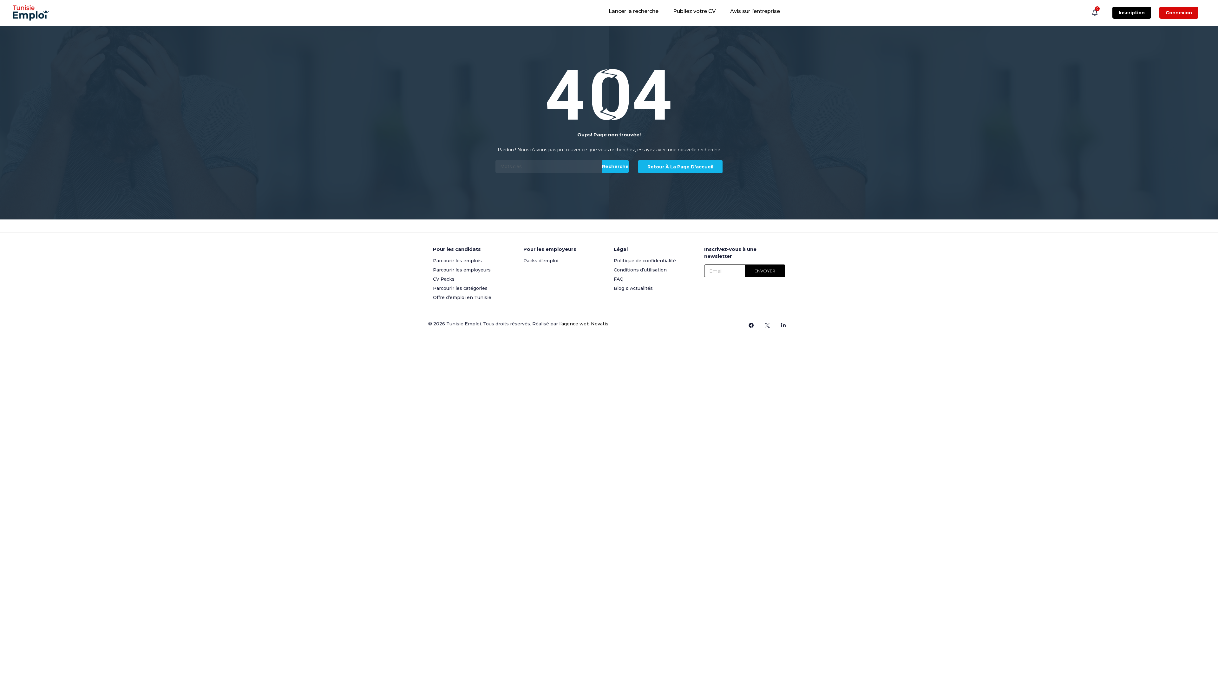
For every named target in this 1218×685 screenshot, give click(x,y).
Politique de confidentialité (645, 261)
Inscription (1132, 13)
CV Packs (444, 279)
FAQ (619, 279)
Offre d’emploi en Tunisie (462, 297)
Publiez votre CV (694, 11)
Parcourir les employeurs (462, 270)
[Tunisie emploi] (34, 13)
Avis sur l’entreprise (755, 11)
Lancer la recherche (633, 11)
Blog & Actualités (633, 288)
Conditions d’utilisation (640, 270)
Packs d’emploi (540, 261)
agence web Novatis (584, 324)
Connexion (1179, 13)
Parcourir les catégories (460, 288)
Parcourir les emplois (457, 261)
